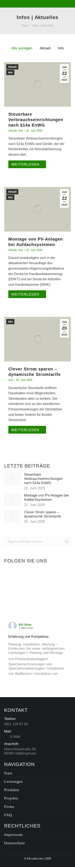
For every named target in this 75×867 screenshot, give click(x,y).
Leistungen (13, 781)
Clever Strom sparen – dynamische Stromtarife (42, 514)
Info (61, 48)
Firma (9, 806)
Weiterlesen (25, 164)
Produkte (11, 790)
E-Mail (14, 737)
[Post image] (12, 479)
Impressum (13, 834)
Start (8, 773)
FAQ (8, 815)
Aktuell (45, 48)
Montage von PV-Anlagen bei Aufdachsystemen (46, 497)
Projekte (11, 798)
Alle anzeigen (21, 48)
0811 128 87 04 (16, 724)
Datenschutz (14, 843)
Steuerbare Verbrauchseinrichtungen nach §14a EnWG (35, 119)
